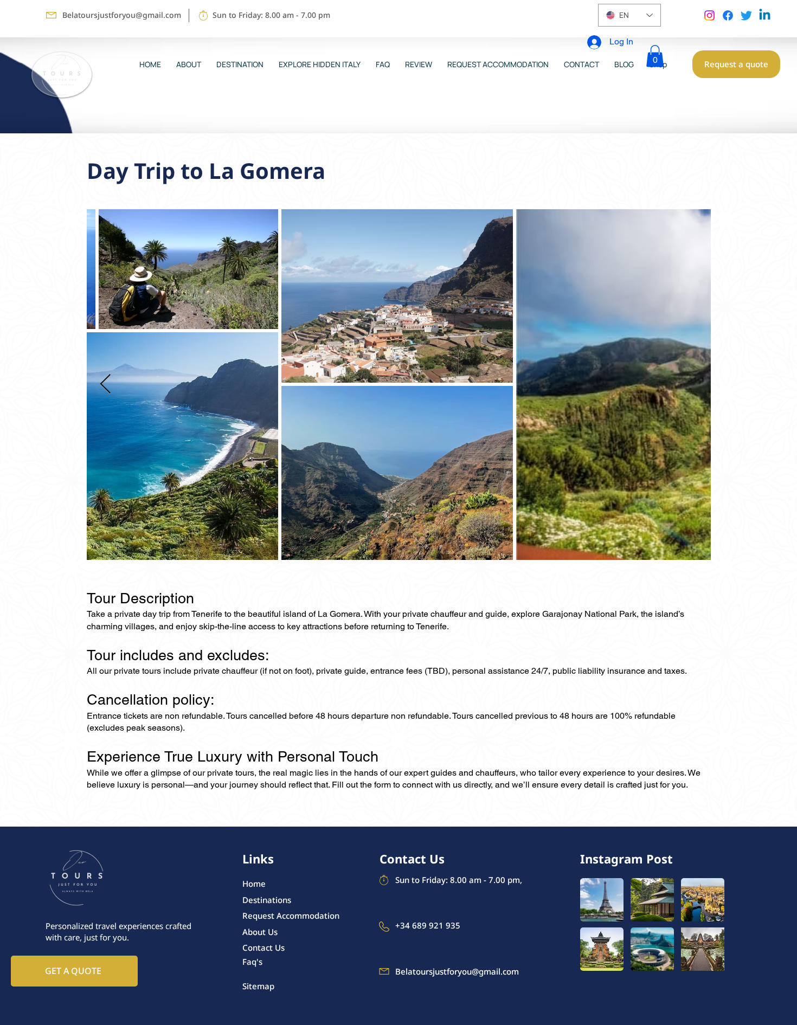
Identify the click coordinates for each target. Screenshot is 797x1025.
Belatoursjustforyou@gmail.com (121, 15)
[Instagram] (709, 15)
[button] (655, 56)
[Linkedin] (765, 15)
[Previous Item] (105, 384)
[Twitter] (746, 15)
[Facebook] (728, 15)
